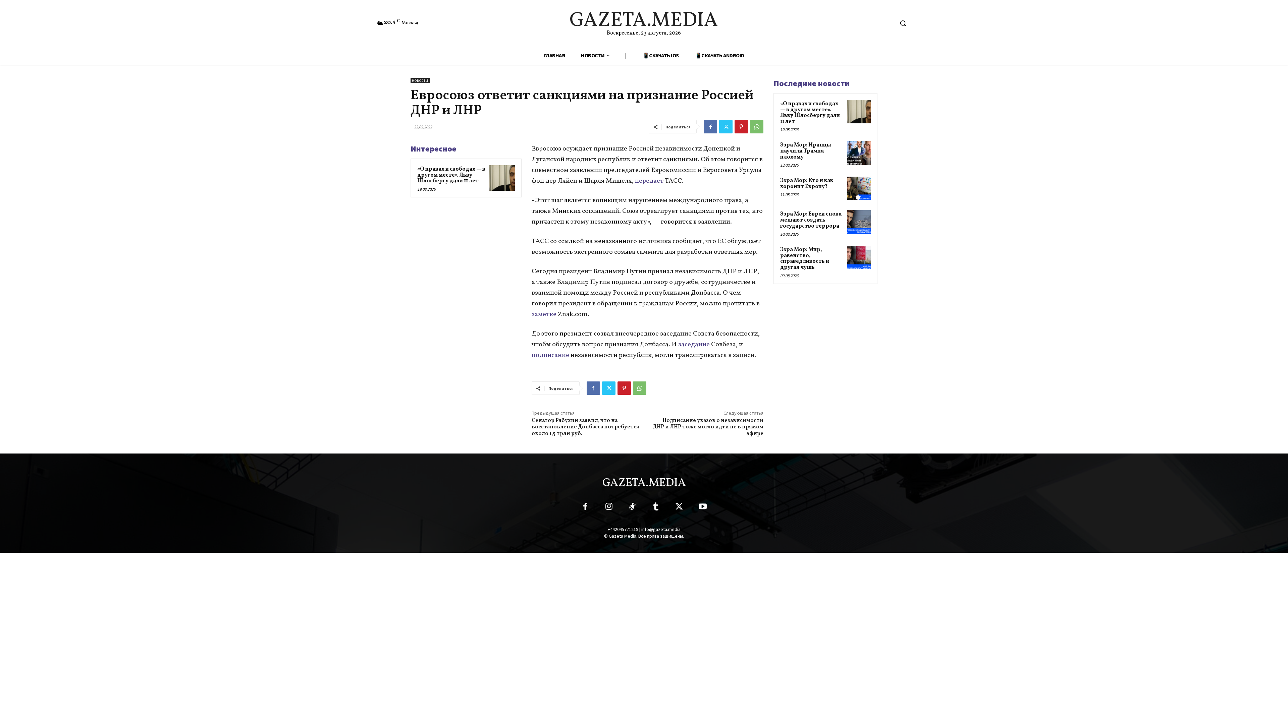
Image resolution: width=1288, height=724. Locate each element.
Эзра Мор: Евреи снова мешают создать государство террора (811, 220)
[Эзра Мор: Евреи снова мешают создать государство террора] (859, 222)
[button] (903, 23)
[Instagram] (609, 508)
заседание (694, 344)
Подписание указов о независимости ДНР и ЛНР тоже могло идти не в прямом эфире (708, 427)
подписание (551, 355)
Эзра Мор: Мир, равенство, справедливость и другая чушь (804, 258)
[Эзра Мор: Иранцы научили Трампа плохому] (859, 153)
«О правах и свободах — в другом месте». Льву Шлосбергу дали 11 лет (451, 175)
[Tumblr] (656, 508)
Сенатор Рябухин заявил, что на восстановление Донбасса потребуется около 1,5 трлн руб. (585, 427)
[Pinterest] (741, 126)
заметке (545, 314)
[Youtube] (703, 508)
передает (650, 181)
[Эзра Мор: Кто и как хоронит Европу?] (859, 188)
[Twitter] (726, 126)
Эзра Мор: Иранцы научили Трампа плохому (805, 151)
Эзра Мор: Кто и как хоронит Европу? (806, 183)
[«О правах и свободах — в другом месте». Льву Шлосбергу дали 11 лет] (502, 178)
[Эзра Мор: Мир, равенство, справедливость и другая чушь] (859, 257)
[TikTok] (632, 508)
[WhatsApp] (756, 126)
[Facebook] (710, 126)
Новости (420, 80)
